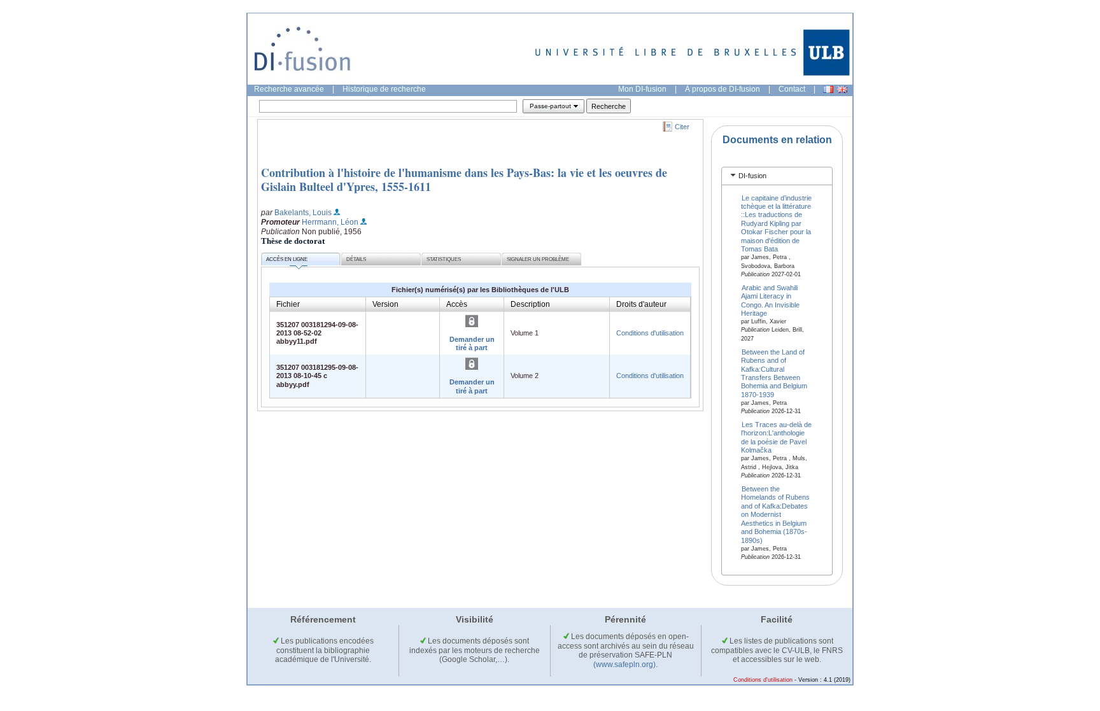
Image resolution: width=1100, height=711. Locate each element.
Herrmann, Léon (330, 222)
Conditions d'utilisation (650, 333)
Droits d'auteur (641, 304)
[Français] (828, 89)
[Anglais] (842, 89)
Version (385, 304)
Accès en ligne (286, 259)
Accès (456, 304)
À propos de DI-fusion (722, 89)
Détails (356, 259)
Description (530, 304)
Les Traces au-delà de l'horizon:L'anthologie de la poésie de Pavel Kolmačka (776, 437)
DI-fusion (752, 176)
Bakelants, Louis (303, 212)
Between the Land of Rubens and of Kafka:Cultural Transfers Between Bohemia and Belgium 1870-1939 (774, 373)
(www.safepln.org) (624, 664)
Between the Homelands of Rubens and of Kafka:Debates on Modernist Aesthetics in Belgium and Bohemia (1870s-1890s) (775, 514)
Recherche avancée (289, 89)
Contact (792, 89)
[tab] (777, 176)
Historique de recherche (384, 89)
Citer (682, 126)
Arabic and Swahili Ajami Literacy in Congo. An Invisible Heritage (770, 299)
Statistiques (444, 259)
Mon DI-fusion (642, 89)
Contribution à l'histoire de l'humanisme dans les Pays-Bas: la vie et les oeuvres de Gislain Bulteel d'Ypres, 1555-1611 (464, 179)
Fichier (288, 304)
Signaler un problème (538, 259)
